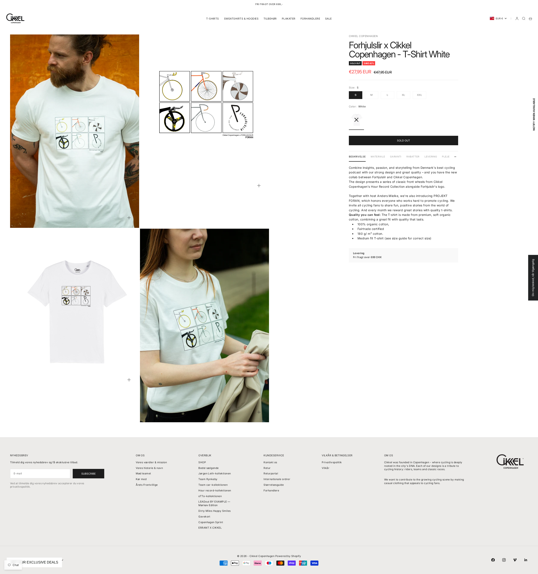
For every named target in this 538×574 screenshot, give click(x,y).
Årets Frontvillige (147, 484)
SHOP (202, 462)
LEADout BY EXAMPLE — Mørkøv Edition (214, 503)
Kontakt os (270, 462)
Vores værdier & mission (151, 462)
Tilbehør (270, 18)
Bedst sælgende (208, 468)
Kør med (141, 479)
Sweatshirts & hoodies (241, 18)
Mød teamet (143, 473)
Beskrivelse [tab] (357, 156)
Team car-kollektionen (213, 484)
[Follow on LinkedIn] (526, 560)
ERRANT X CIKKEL (210, 527)
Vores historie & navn (149, 468)
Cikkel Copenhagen (363, 36)
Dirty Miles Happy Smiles (214, 510)
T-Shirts (212, 18)
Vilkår (325, 468)
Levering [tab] (431, 156)
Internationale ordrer (277, 479)
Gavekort (204, 516)
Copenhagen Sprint (210, 522)
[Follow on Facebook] (493, 560)
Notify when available (533, 114)
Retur (267, 468)
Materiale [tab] (378, 156)
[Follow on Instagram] (504, 560)
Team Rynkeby (208, 479)
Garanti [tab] (395, 156)
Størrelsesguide (274, 484)
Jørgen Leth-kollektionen (214, 473)
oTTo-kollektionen (210, 496)
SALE (328, 18)
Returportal (271, 473)
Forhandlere (310, 18)
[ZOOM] (129, 218)
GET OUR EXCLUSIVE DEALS (34, 562)
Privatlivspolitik (332, 462)
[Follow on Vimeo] (515, 560)
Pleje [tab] (446, 156)
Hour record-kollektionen (214, 490)
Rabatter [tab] (412, 156)
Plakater (288, 18)
